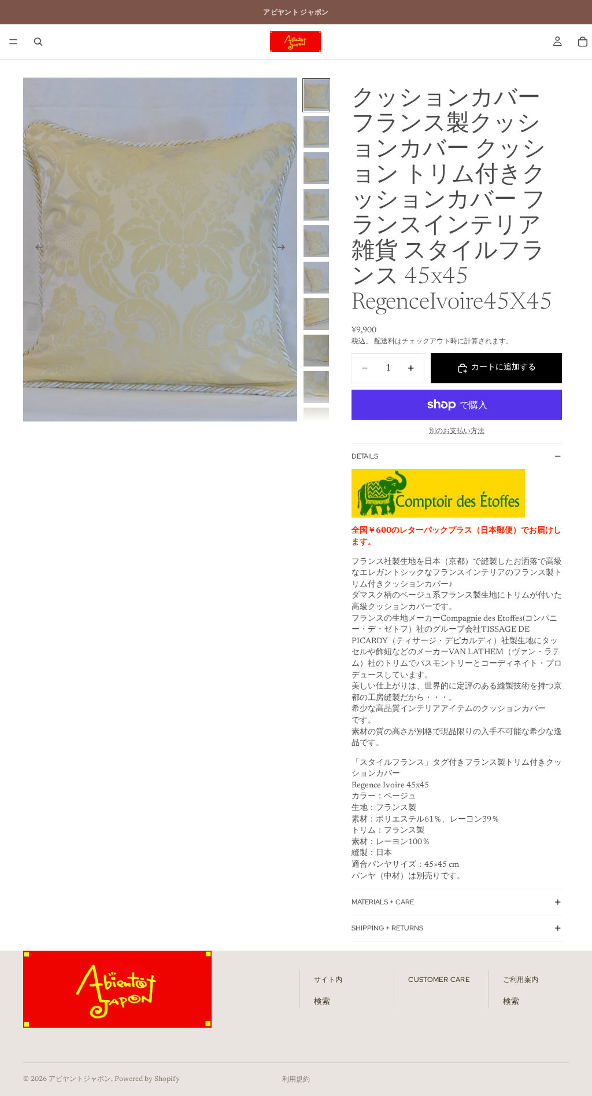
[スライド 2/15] (316, 132)
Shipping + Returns (387, 928)
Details (365, 456)
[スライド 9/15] (316, 387)
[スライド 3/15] (316, 168)
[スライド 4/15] (316, 205)
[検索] (38, 41)
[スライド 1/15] (316, 95)
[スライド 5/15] (316, 241)
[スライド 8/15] (316, 350)
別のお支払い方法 (456, 431)
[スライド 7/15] (316, 314)
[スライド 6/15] (316, 278)
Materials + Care (383, 902)
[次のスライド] (284, 249)
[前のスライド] (36, 249)
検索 (322, 1003)
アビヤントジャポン (80, 1079)
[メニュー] (13, 41)
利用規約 (296, 1079)
